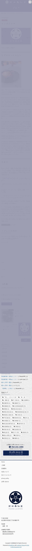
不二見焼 (16, 400)
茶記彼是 (17, 429)
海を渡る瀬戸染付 (9, 423)
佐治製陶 (26, 400)
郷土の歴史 (7, 435)
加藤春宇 (17, 403)
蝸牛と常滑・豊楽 (6, 382)
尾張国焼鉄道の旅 (23, 412)
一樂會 (6, 400)
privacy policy (5, 478)
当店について (5, 471)
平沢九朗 (7, 417)
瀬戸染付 (22, 423)
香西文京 (7, 438)
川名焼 (19, 415)
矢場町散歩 (7, 426)
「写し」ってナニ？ (10, 397)
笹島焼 (17, 426)
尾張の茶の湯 (8, 412)
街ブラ (16, 432)
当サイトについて (6, 475)
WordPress (11, 545)
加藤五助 (7, 403)
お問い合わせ (5, 481)
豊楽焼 (25, 432)
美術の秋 (7, 429)
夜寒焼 (6, 409)
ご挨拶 (3, 465)
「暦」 (22, 397)
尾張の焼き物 (17, 409)
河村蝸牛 (17, 420)
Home (3, 462)
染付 (27, 417)
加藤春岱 (7, 406)
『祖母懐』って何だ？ (7, 388)
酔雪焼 (17, 435)
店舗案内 (3, 468)
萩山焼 (6, 432)
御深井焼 (17, 417)
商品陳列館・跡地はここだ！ (9, 376)
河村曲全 (7, 420)
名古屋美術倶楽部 (20, 406)
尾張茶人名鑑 (8, 415)
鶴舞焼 (16, 438)
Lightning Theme (21, 545)
